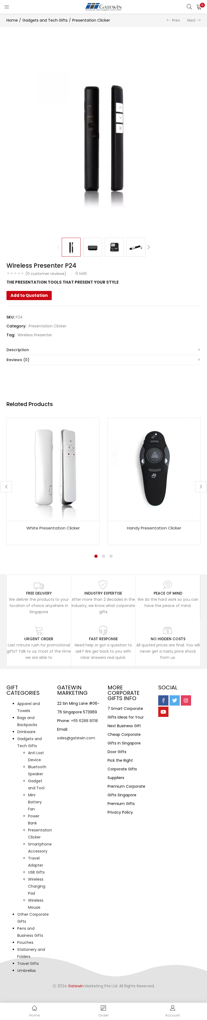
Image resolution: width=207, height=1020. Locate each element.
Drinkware (26, 731)
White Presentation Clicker (53, 528)
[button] (199, 7)
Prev (176, 20)
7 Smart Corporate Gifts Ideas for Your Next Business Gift (126, 717)
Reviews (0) (17, 360)
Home (12, 20)
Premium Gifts (121, 803)
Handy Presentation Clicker (154, 528)
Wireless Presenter (35, 335)
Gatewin (76, 986)
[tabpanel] (52, 481)
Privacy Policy (120, 812)
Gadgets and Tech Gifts (45, 20)
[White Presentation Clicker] (53, 469)
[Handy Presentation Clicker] (154, 469)
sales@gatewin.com (76, 738)
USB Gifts (36, 872)
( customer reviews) (45, 274)
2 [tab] (103, 556)
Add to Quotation (29, 295)
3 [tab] (111, 556)
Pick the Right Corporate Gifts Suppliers (122, 769)
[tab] (103, 350)
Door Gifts (117, 751)
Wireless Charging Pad (36, 886)
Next (191, 20)
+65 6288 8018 (84, 720)
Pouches (25, 942)
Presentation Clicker (91, 20)
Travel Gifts (28, 963)
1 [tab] (96, 556)
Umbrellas (26, 970)
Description (17, 350)
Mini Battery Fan (35, 802)
